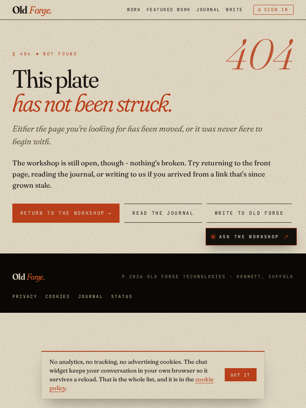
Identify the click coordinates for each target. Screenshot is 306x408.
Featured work (169, 9)
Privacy (24, 296)
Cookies (58, 296)
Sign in (276, 9)
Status (122, 296)
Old (32, 9)
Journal (208, 9)
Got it (241, 375)
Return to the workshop (66, 213)
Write (234, 9)
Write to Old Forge (249, 213)
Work (134, 9)
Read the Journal (163, 213)
